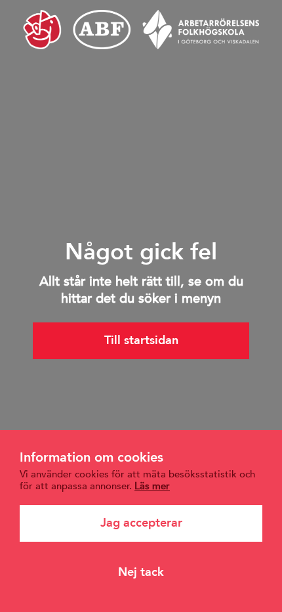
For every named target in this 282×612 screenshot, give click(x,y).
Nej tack (141, 572)
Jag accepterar (141, 522)
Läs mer (152, 485)
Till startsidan (141, 340)
